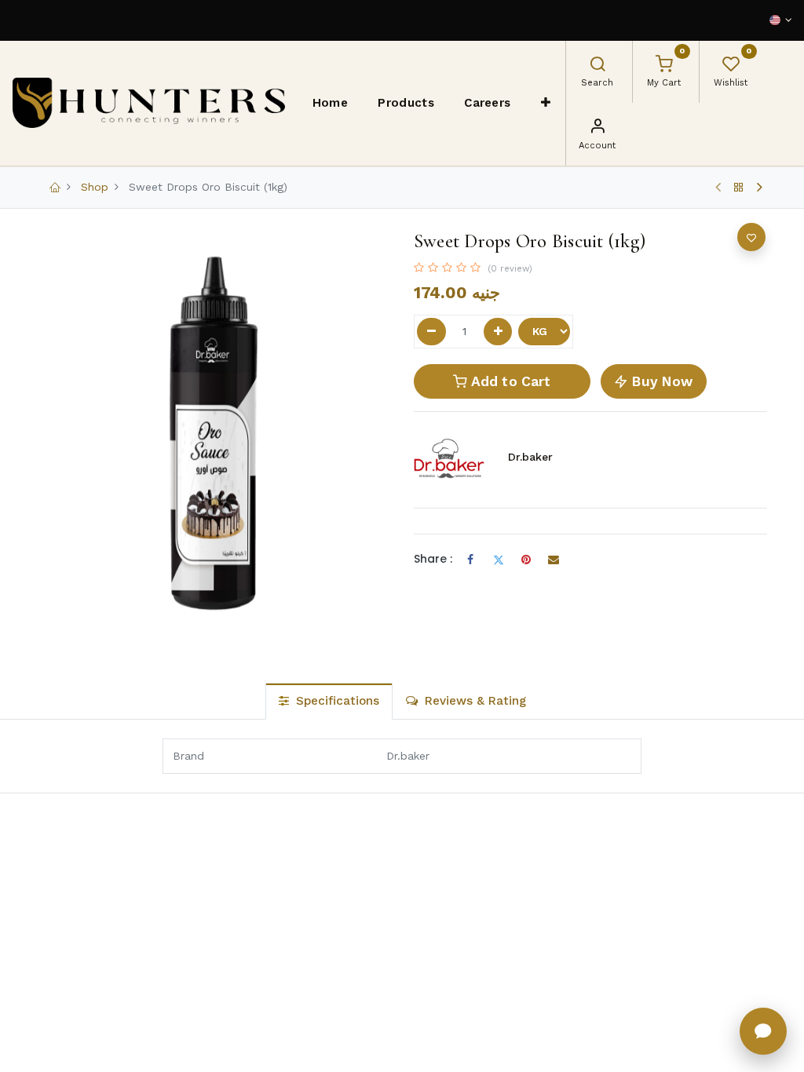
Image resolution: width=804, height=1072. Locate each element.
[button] (546, 103)
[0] (664, 66)
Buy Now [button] (660, 381)
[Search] (597, 66)
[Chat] (763, 1031)
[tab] (329, 701)
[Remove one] (431, 332)
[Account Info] (597, 128)
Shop (94, 186)
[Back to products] (738, 187)
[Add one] (498, 332)
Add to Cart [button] (509, 381)
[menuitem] (331, 103)
